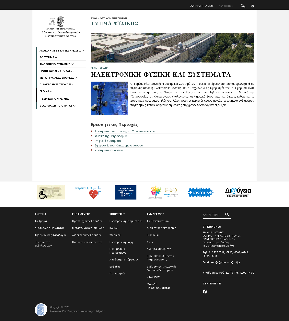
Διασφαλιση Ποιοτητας (56, 105)
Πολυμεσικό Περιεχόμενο (118, 250)
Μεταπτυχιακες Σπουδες (57, 77)
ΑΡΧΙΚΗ (94, 67)
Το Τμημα (47, 57)
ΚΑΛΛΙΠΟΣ (153, 277)
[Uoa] (41, 309)
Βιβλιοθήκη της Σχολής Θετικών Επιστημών (161, 268)
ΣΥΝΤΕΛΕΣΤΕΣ (212, 283)
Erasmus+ (153, 235)
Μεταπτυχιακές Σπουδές (88, 228)
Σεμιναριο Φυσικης (55, 98)
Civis (150, 242)
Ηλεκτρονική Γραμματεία (126, 221)
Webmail (115, 235)
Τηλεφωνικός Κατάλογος (50, 235)
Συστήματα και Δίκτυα (109, 150)
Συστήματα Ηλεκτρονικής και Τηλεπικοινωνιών (125, 131)
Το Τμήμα (41, 221)
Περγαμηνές (117, 273)
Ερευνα (104, 67)
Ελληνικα (195, 5)
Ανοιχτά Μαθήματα (159, 249)
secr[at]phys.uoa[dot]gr (225, 262)
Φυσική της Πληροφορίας (111, 136)
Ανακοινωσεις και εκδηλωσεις (61, 50)
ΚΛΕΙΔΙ (114, 228)
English (209, 5)
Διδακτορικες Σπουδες (56, 84)
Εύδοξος (115, 266)
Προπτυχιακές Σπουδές (87, 221)
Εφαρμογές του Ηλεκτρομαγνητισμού (119, 145)
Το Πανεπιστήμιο (158, 221)
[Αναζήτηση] (243, 6)
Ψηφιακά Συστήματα (108, 141)
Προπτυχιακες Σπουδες (56, 71)
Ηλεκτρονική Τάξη (121, 242)
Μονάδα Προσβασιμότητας (158, 286)
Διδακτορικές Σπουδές (86, 235)
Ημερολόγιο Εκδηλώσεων (43, 243)
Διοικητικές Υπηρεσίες (161, 228)
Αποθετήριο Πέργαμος (124, 259)
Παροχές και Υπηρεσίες (87, 242)
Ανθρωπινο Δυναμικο (55, 64)
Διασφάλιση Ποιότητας (49, 228)
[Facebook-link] (252, 6)
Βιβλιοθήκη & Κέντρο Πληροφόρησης (160, 257)
